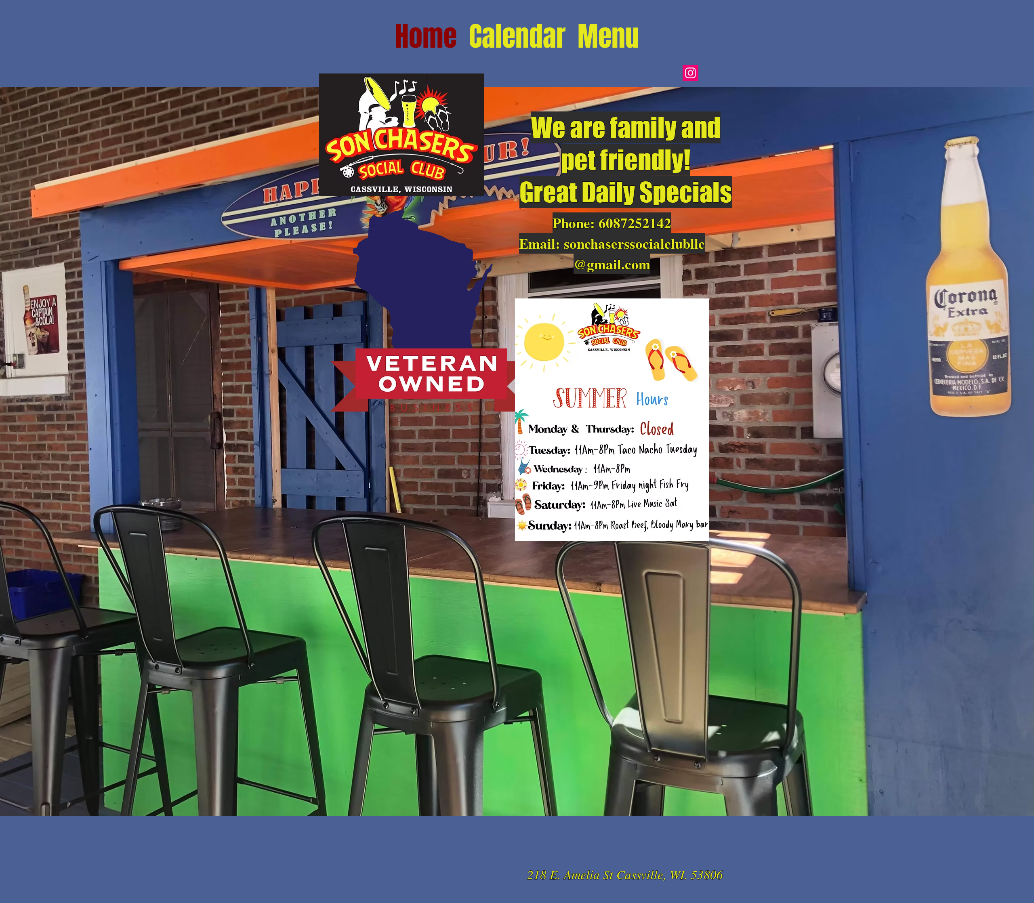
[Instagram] (690, 73)
